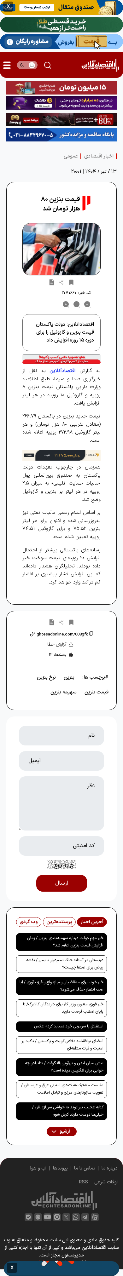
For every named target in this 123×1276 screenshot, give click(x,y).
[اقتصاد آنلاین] (100, 65)
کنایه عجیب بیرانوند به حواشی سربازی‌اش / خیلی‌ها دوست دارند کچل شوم (67, 1111)
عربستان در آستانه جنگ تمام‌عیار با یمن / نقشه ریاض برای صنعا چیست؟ (64, 964)
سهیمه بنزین (63, 692)
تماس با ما (84, 1168)
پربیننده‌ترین (59, 922)
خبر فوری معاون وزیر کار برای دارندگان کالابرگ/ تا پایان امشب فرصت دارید (63, 1008)
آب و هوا (38, 1168)
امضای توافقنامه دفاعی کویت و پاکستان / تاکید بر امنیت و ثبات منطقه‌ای (62, 1045)
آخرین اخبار (91, 922)
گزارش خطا (57, 644)
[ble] (28, 1217)
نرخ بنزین (46, 677)
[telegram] (85, 1217)
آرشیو (64, 1131)
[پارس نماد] (61, 134)
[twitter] (66, 1217)
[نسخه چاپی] (52, 282)
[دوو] (61, 87)
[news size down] (87, 304)
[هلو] (61, 359)
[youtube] (47, 1217)
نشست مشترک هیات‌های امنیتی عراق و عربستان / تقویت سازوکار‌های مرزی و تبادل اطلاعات (62, 1089)
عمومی (71, 156)
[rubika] (38, 1217)
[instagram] (57, 1217)
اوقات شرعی (106, 1182)
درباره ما (110, 1168)
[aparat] (95, 1217)
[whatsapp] (76, 1217)
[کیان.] (61, 41)
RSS (83, 1182)
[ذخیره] (71, 282)
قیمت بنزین (96, 692)
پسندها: (57, 655)
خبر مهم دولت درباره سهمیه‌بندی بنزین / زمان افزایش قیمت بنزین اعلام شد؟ (65, 942)
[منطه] (61, 119)
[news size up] (66, 304)
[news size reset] (76, 304)
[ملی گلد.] (61, 24)
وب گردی (29, 922)
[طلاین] (61, 103)
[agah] (61, 7)
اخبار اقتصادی (99, 156)
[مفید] (61, 1268)
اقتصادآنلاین (62, 371)
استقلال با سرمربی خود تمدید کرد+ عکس (68, 1026)
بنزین (69, 677)
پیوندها (60, 1168)
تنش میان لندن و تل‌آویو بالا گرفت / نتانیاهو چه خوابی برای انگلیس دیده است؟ (64, 1067)
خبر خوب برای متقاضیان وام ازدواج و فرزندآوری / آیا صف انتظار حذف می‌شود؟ (61, 986)
